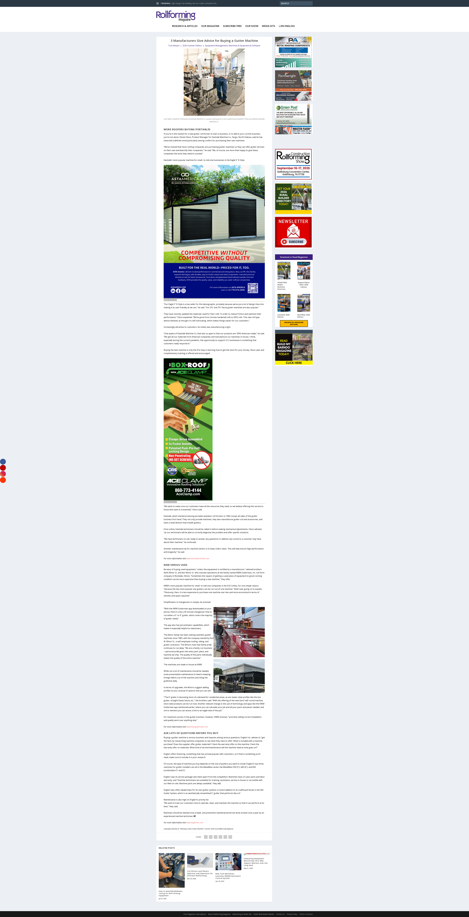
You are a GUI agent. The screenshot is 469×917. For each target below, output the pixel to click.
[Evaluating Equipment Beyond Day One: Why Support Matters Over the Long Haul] (257, 854)
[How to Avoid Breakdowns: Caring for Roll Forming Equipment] (172, 870)
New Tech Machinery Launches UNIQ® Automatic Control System (228, 876)
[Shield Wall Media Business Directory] (284, 271)
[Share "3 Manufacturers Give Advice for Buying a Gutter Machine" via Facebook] (205, 837)
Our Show (251, 26)
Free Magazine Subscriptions (194, 914)
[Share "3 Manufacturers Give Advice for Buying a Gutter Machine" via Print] (230, 837)
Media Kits (268, 26)
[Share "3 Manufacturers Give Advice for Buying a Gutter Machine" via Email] (225, 837)
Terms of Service (306, 914)
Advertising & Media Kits (242, 914)
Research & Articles (184, 26)
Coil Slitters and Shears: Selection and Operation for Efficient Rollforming (200, 873)
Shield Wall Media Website (264, 914)
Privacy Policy (292, 914)
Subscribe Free (232, 26)
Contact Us (280, 914)
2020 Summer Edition (192, 45)
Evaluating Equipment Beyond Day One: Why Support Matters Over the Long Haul (255, 861)
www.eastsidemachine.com (197, 558)
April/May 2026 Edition (303, 316)
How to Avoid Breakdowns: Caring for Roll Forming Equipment (171, 893)
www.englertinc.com (194, 822)
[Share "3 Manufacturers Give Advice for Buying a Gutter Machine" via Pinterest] (215, 837)
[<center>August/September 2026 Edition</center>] (303, 271)
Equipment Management (216, 45)
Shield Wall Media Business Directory (282, 285)
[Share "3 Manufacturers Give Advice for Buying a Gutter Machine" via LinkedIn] (220, 837)
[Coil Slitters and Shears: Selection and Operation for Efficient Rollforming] (200, 860)
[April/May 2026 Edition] (303, 303)
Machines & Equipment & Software (244, 45)
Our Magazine (210, 26)
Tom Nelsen (173, 45)
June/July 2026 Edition (283, 316)
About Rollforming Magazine (219, 914)
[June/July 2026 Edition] (284, 303)
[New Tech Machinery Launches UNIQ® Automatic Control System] (228, 861)
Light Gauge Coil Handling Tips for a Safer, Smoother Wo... (194, 3)
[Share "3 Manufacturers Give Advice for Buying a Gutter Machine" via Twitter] (210, 837)
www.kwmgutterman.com (197, 726)
